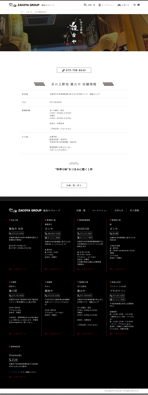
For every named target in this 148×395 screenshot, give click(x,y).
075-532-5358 (53, 295)
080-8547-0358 (53, 233)
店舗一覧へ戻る (74, 185)
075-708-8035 (75, 70)
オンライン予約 (53, 237)
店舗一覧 (91, 5)
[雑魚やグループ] (24, 5)
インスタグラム (15, 372)
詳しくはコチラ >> (17, 269)
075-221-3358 (17, 233)
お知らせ (125, 5)
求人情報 (134, 210)
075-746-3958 (17, 295)
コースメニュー (108, 5)
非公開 (115, 233)
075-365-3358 (118, 295)
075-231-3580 (85, 233)
